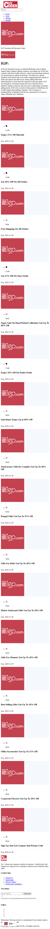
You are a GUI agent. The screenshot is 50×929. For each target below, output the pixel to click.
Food (7, 14)
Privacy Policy (11, 882)
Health (8, 20)
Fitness (8, 18)
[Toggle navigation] (2, 8)
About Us (9, 878)
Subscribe (27, 894)
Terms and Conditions (14, 884)
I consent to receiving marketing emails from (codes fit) (18, 898)
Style (7, 16)
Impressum (10, 880)
